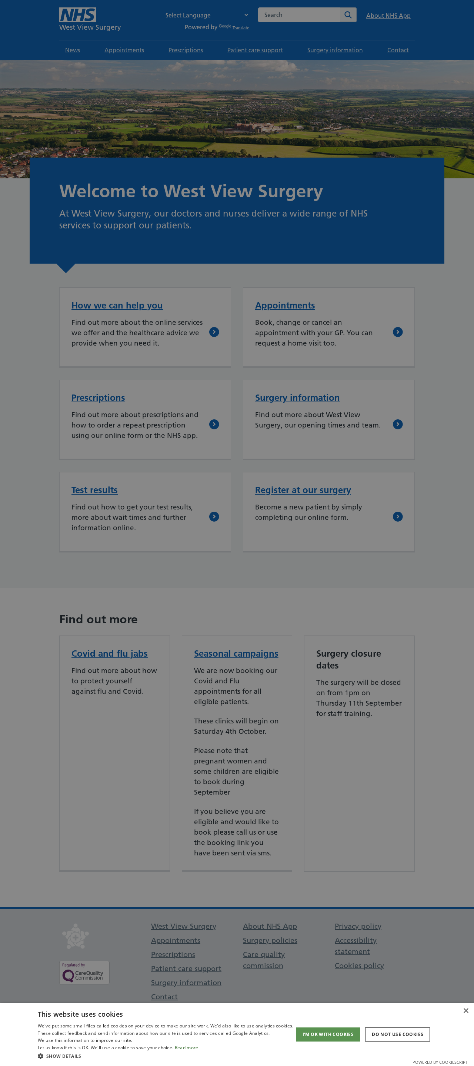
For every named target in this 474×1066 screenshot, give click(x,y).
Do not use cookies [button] (397, 1034)
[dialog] (237, 1034)
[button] (166, 1056)
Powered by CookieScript (440, 1062)
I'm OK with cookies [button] (328, 1034)
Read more (186, 1047)
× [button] (465, 1011)
